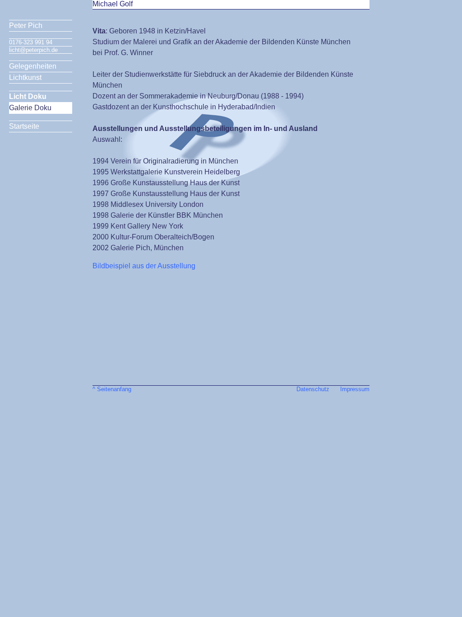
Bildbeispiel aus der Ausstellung (143, 266)
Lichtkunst (25, 77)
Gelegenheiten (32, 66)
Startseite (24, 126)
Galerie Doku (30, 108)
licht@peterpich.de (33, 50)
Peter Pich (25, 25)
